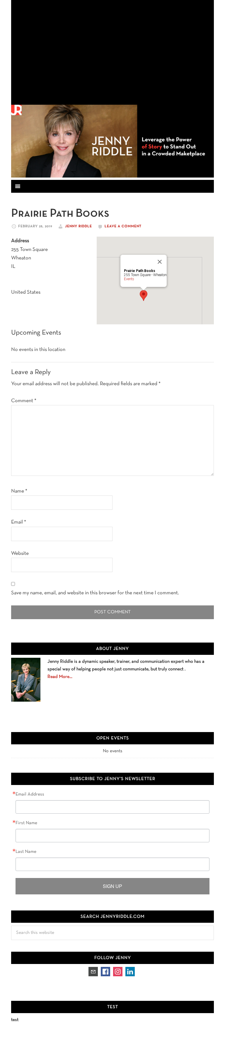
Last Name (26, 852)
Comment (23, 400)
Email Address (30, 794)
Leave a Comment (123, 226)
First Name (26, 823)
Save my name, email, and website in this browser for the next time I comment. (95, 592)
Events (129, 279)
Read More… (59, 677)
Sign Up (112, 886)
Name (19, 491)
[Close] (160, 262)
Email (18, 522)
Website (20, 553)
